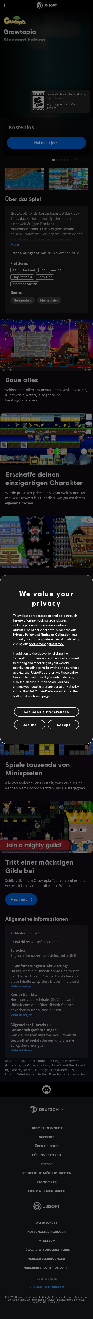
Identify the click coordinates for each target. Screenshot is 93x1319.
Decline (29, 725)
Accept (63, 725)
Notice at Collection (55, 634)
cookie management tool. (46, 644)
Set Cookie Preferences (46, 711)
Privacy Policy (23, 634)
